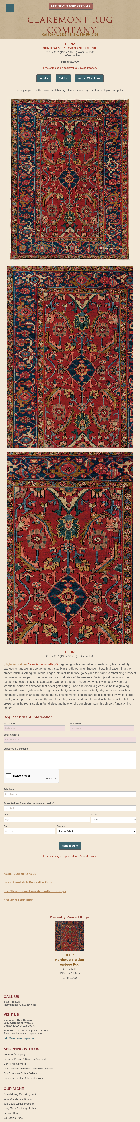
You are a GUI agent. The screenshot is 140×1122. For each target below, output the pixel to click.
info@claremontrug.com (19, 1038)
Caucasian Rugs (13, 1117)
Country (61, 826)
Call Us (63, 78)
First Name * (10, 723)
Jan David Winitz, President (19, 1103)
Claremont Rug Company (70, 25)
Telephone (9, 789)
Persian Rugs (11, 1113)
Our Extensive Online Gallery (20, 1073)
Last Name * (76, 723)
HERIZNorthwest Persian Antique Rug (69, 959)
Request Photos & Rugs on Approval (25, 1059)
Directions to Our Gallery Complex (23, 1078)
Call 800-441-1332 (54, 34)
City (6, 814)
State (94, 814)
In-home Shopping (14, 1054)
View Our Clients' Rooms (18, 1098)
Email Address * (12, 735)
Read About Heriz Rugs (20, 873)
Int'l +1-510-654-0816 (84, 34)
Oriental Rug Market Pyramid (20, 1094)
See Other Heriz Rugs (18, 899)
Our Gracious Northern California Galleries (28, 1068)
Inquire (44, 78)
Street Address (29, 803)
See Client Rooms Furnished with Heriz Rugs (35, 891)
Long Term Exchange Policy (20, 1108)
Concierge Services (15, 1063)
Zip (5, 826)
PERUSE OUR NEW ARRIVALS (70, 6)
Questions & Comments (16, 749)
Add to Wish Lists (89, 78)
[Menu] (10, 8)
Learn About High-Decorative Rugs (28, 882)
